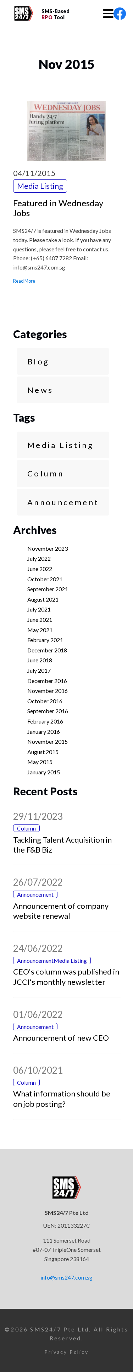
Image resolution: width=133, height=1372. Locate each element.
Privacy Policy (66, 1352)
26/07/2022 (38, 882)
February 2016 (45, 721)
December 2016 (47, 680)
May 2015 (39, 761)
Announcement (63, 502)
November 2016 (47, 690)
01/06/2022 (38, 1014)
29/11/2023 (38, 816)
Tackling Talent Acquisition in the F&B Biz (62, 845)
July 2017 (39, 670)
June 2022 (39, 568)
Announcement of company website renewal (61, 911)
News (40, 390)
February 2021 (45, 639)
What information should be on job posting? (61, 1099)
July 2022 (39, 558)
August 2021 (43, 599)
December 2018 (47, 650)
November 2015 (47, 741)
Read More (24, 281)
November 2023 (47, 548)
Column (45, 473)
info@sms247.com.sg (66, 1277)
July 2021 (39, 609)
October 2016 (44, 701)
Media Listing (60, 445)
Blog (38, 361)
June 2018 (39, 660)
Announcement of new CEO (61, 1037)
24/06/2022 (38, 948)
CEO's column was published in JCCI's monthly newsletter (66, 977)
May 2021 (39, 629)
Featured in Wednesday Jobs (58, 208)
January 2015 (43, 772)
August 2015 (43, 751)
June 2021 (39, 619)
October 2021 (44, 579)
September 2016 (47, 711)
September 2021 (47, 589)
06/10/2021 (38, 1070)
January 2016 (43, 731)
